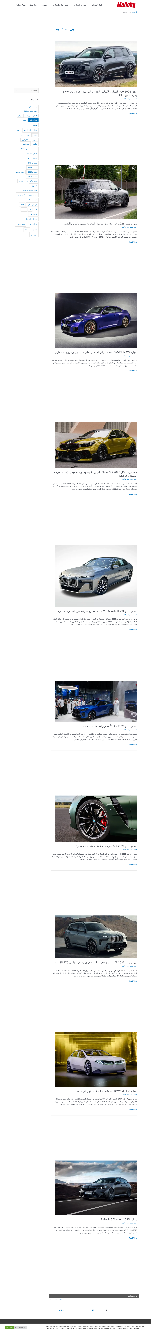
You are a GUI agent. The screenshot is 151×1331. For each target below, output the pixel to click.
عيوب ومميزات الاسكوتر (29, 190)
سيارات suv (20, 172)
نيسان (35, 230)
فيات (22, 205)
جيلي (35, 135)
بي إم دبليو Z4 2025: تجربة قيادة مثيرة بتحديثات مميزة (106, 845)
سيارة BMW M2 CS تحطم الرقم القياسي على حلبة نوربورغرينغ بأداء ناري (96, 352)
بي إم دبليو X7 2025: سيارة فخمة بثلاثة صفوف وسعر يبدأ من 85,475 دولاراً (95, 962)
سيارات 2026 (32, 172)
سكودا (35, 144)
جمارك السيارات (30, 130)
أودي (29, 107)
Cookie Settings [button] (20, 1327)
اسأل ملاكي (33, 5)
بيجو (24, 120)
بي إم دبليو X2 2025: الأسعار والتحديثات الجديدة (110, 726)
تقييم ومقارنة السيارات (60, 5)
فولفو (28, 200)
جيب (18, 130)
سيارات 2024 (32, 163)
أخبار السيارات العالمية (129, 98)
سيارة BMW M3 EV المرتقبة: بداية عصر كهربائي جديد (107, 1091)
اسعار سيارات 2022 (30, 111)
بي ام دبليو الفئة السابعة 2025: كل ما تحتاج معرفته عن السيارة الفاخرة (97, 611)
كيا (36, 209)
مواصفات (33, 224)
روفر (28, 135)
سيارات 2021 (24, 149)
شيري (21, 181)
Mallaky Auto (21, 5)
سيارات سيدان (32, 176)
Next (62, 1310)
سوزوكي (26, 144)
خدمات (44, 5)
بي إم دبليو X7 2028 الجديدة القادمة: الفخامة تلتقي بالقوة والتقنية (100, 223)
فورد (35, 200)
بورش (20, 116)
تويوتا (35, 125)
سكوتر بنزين (25, 139)
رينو (22, 135)
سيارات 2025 (32, 167)
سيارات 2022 (31, 153)
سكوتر (35, 139)
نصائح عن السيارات (79, 5)
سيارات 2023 (32, 158)
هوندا (26, 230)
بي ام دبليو (33, 120)
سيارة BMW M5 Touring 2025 (119, 1219)
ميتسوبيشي (21, 224)
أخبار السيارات (97, 5)
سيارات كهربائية (32, 181)
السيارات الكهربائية (31, 115)
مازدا (23, 209)
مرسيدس (33, 214)
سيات (35, 149)
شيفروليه (34, 186)
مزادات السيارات (31, 219)
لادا (30, 209)
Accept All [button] (9, 1327)
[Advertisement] (94, 144)
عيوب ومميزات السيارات (27, 195)
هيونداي (34, 235)
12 (93, 1310)
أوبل (35, 107)
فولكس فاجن (32, 205)
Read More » (132, 114)
